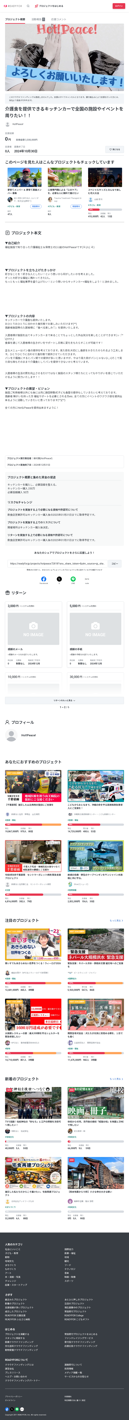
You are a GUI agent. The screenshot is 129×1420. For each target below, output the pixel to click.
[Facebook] (43, 579)
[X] (59, 579)
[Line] (73, 579)
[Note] (87, 579)
